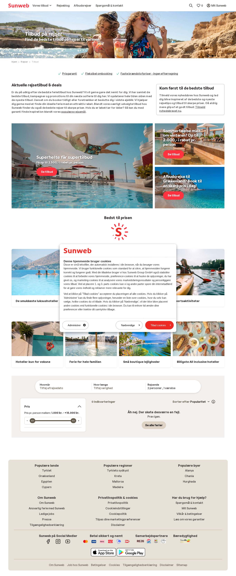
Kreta (118, 476)
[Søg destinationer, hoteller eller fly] (190, 5)
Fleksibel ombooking (98, 73)
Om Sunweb (46, 502)
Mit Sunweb (189, 508)
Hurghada (189, 481)
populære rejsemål (73, 111)
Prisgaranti (69, 73)
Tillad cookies (158, 325)
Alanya (189, 470)
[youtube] (67, 543)
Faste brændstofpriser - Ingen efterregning (149, 73)
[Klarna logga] (102, 543)
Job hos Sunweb (77, 565)
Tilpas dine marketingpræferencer (117, 519)
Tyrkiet (46, 470)
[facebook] (48, 543)
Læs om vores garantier (189, 519)
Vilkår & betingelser (189, 514)
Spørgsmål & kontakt (189, 502)
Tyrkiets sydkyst (118, 470)
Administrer (74, 325)
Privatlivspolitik (118, 502)
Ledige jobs (46, 514)
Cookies (114, 565)
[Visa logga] (94, 543)
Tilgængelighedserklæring (47, 525)
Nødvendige (128, 325)
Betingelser (98, 565)
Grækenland (47, 476)
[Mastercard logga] (85, 543)
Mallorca (118, 481)
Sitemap (181, 565)
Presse (46, 519)
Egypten (46, 481)
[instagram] (58, 543)
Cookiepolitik (118, 514)
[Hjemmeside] (18, 5)
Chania (189, 476)
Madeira (118, 487)
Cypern (46, 487)
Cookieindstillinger (117, 508)
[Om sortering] (213, 401)
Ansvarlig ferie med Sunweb (47, 508)
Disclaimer (118, 525)
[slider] (32, 420)
